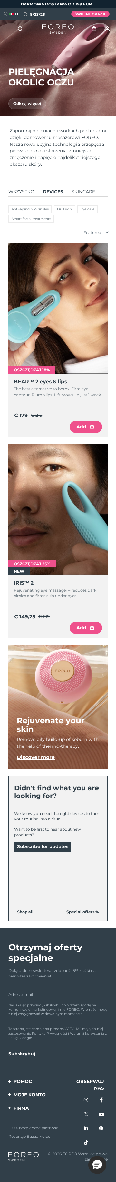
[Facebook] (101, 1100)
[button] (97, 1165)
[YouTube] (101, 1114)
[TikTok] (86, 1143)
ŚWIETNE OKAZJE (90, 14)
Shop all (25, 911)
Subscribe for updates (42, 846)
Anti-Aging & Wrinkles (30, 209)
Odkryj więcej (27, 103)
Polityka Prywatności (49, 1033)
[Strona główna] (57, 29)
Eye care (87, 209)
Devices (53, 191)
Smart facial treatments (31, 219)
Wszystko (21, 191)
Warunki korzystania (87, 1033)
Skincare (83, 191)
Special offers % (82, 911)
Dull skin (64, 209)
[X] (86, 1114)
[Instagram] (86, 1100)
